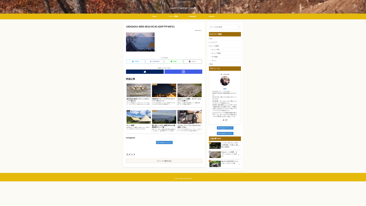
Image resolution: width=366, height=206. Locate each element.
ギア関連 (215, 57)
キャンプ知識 (216, 53)
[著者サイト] (145, 72)
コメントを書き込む (164, 161)
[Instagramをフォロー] (183, 72)
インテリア (213, 42)
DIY (211, 38)
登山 (211, 64)
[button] (239, 27)
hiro (224, 88)
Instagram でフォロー (165, 142)
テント (214, 60)
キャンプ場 (215, 49)
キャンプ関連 (214, 46)
